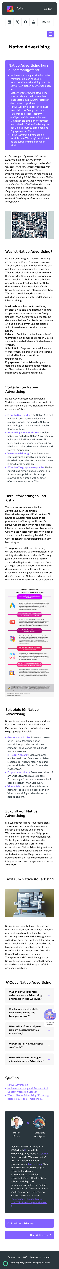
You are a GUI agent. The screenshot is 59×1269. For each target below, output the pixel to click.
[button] (5, 1263)
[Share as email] (34, 22)
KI (25, 1150)
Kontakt (47, 1257)
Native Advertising (17, 1084)
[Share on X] (17, 22)
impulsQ (11, 8)
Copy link (46, 22)
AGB (25, 1257)
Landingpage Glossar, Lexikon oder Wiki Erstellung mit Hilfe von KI (29, 1202)
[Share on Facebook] (25, 22)
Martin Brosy (35, 1164)
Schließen (54, 1011)
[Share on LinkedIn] (9, 22)
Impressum (35, 1257)
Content (43, 1153)
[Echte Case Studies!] (50, 1015)
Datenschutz (14, 1257)
